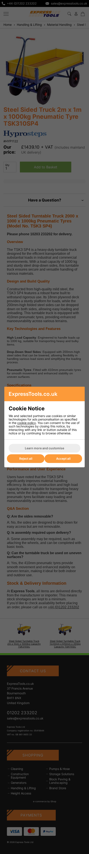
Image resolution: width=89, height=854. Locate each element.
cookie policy (26, 423)
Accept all (63, 458)
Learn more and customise (44, 448)
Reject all (25, 458)
